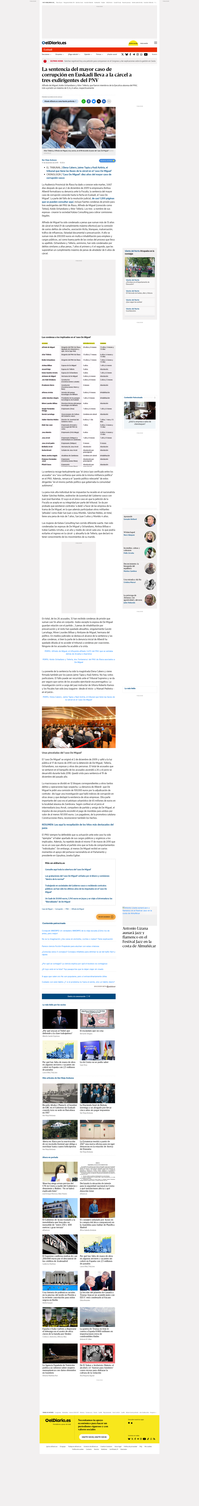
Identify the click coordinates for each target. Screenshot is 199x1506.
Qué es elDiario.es (51, 1446)
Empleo (103, 2)
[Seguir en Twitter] (132, 1439)
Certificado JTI (114, 1449)
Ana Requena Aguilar (87, 1376)
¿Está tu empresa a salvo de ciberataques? (140, 422)
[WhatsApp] (141, 54)
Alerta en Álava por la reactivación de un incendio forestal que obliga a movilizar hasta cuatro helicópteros (59, 1144)
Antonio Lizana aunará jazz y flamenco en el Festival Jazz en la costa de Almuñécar (139, 937)
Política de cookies (78, 1449)
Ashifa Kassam (47, 1303)
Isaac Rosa (83, 1065)
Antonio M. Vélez (86, 1339)
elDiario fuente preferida (132, 1412)
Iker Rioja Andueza (49, 160)
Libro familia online (144, 1412)
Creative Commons (106, 1446)
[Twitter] (122, 54)
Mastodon (123, 1449)
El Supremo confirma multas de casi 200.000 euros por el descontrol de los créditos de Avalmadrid (59, 1258)
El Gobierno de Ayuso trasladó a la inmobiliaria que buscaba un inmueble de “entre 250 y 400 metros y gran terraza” (58, 1223)
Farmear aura (89, 1412)
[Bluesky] (126, 54)
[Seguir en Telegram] (138, 1439)
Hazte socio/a (133, 43)
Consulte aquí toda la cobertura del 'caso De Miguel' (68, 869)
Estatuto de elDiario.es (91, 1446)
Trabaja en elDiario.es (74, 1446)
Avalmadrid (97, 2)
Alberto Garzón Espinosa (51, 1036)
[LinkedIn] (104, 101)
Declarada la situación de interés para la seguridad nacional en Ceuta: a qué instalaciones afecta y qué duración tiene (97, 1187)
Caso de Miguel (47, 909)
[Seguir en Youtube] (144, 1439)
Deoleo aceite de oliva (137, 2)
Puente (95, 1412)
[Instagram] (137, 54)
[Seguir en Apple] (132, 1423)
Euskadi (48, 49)
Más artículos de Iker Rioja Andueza (58, 1078)
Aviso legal (118, 1446)
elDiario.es (83, 1194)
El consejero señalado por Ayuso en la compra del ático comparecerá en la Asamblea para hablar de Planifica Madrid (97, 1223)
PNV (67, 909)
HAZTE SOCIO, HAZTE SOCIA (94, 1437)
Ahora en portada (50, 1157)
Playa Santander (107, 1412)
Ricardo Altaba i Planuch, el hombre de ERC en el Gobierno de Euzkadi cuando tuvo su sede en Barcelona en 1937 (59, 1109)
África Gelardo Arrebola (88, 1230)
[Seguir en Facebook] (135, 1439)
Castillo (100, 1412)
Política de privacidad (130, 1446)
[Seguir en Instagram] (141, 1439)
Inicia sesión (144, 43)
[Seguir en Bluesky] (129, 1439)
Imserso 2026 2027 (74, 1412)
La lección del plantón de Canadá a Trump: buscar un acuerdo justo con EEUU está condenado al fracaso (97, 1295)
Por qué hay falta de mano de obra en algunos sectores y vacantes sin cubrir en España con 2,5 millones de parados (58, 1066)
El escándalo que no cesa (92, 1030)
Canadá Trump (117, 2)
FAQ (140, 1446)
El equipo (63, 1446)
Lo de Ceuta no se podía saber (94, 1062)
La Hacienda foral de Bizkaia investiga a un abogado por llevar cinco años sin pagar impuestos (95, 1107)
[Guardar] (109, 101)
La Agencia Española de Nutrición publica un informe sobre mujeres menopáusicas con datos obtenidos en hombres (59, 1369)
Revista (96, 1449)
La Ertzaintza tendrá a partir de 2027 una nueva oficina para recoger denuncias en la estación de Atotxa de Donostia (97, 1145)
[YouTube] (146, 54)
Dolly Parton (109, 2)
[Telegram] (134, 54)
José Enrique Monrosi (49, 1194)
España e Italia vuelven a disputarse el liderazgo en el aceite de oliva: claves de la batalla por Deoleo (59, 1331)
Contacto (89, 1449)
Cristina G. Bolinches (49, 1337)
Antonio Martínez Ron (50, 1376)
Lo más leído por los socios (54, 1005)
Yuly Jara (54, 1072)
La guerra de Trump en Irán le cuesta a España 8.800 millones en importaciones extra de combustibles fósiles (96, 1332)
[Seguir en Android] (129, 1423)
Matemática (65, 1412)
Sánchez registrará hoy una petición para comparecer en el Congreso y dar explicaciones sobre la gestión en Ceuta (109, 61)
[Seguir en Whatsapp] (151, 1439)
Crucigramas (58, 1412)
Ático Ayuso (59, 2)
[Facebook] (130, 54)
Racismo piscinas (126, 2)
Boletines (104, 1449)
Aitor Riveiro (62, 1194)
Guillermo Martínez (49, 1264)
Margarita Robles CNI (69, 2)
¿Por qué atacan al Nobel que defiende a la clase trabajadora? (57, 1032)
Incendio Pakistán (88, 2)
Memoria (82, 1412)
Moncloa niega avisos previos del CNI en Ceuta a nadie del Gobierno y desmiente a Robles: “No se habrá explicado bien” (59, 1187)
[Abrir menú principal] (155, 43)
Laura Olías (46, 1072)
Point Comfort (116, 1412)
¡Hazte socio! (112, 54)
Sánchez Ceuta (79, 2)
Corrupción (59, 909)
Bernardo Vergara (86, 1034)
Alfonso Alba (62, 1337)
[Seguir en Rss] (154, 1439)
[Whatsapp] (84, 101)
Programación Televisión (156, 1412)
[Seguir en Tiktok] (148, 1439)
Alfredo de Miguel (77, 909)
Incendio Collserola (148, 2)
